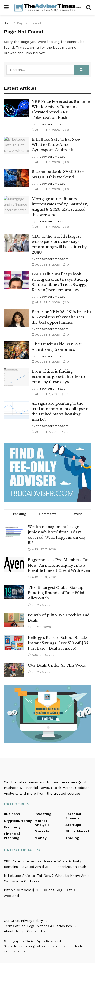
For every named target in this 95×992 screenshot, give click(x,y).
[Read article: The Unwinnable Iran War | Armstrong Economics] (16, 350)
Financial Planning (12, 836)
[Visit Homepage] (47, 7)
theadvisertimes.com (52, 124)
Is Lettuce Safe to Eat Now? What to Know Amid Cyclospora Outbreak (57, 144)
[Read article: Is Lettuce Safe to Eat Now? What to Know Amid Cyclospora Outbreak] (16, 146)
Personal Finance (73, 816)
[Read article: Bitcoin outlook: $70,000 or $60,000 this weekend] (16, 178)
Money (41, 838)
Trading (72, 838)
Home (8, 23)
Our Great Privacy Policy (23, 921)
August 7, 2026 (46, 394)
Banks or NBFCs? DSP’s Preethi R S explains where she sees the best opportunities (61, 317)
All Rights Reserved (46, 941)
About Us (11, 931)
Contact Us (36, 931)
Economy (12, 827)
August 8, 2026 (47, 130)
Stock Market (77, 831)
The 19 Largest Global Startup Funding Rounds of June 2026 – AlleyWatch (58, 592)
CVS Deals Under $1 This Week (56, 665)
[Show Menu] (6, 7)
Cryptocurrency (18, 821)
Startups (73, 825)
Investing (43, 814)
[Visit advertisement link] (47, 472)
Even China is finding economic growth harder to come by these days (58, 376)
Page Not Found (29, 23)
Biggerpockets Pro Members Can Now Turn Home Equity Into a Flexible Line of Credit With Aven (59, 565)
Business (12, 814)
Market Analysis (42, 823)
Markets (42, 831)
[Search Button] (88, 7)
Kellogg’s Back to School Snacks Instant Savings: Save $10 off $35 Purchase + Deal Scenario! (58, 643)
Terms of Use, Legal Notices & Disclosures (38, 926)
